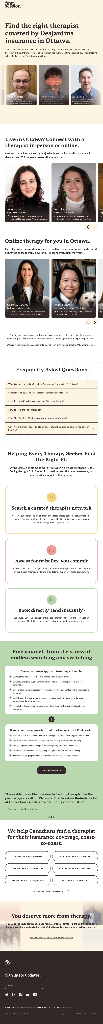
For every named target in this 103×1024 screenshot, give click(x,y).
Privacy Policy (62, 1014)
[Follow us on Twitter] (6, 994)
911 (51, 1007)
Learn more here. (87, 345)
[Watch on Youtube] (28, 994)
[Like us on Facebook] (20, 994)
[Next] (95, 227)
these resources (65, 1007)
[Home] (51, 962)
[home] (13, 4)
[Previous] (88, 227)
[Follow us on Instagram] (13, 994)
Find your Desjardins (51, 770)
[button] (49, 817)
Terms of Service (42, 1014)
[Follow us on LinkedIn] (35, 994)
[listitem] (28, 192)
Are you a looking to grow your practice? (51, 937)
